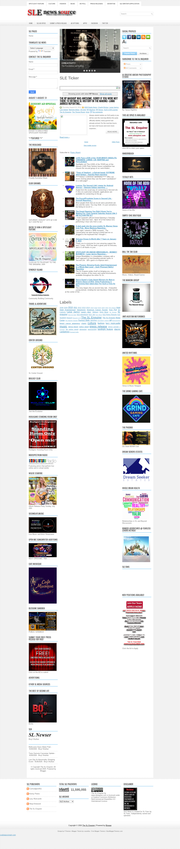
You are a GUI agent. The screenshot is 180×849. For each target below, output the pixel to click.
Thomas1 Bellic (84, 320)
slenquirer (83, 329)
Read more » (64, 137)
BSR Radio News (91, 107)
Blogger (43, 771)
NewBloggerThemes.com (114, 831)
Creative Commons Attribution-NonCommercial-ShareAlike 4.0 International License (103, 799)
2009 (66, 307)
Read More (112, 132)
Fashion (63, 3)
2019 (99, 307)
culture (92, 323)
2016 (92, 307)
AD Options (75, 23)
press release (98, 326)
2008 (61, 307)
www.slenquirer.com (98, 795)
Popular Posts (129, 53)
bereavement (116, 320)
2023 (106, 307)
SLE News (99, 314)
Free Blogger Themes (98, 831)
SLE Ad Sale (72, 314)
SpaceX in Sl (77, 318)
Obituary (95, 312)
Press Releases (96, 3)
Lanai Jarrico (114, 107)
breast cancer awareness (70, 323)
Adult (118, 308)
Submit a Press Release (58, 23)
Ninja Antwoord (35, 804)
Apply (85, 23)
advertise (93, 320)
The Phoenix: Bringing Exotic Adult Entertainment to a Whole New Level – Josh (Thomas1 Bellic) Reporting (96, 267)
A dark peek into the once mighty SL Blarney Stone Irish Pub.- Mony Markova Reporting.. (97, 227)
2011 (75, 308)
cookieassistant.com (8, 835)
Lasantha (87, 831)
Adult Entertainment (68, 310)
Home (31, 23)
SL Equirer (113, 312)
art (110, 320)
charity (83, 323)
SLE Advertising (82, 314)
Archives (143, 53)
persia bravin (73, 327)
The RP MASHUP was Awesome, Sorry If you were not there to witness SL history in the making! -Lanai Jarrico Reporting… (89, 101)
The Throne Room (78, 112)
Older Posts (116, 142)
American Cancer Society (97, 310)
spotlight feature (105, 329)
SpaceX (69, 318)
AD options (112, 307)
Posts (127, 64)
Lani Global (64, 110)
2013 (84, 307)
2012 (79, 307)
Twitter (105, 23)
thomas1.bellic (74, 332)
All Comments (131, 68)
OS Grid (83, 110)
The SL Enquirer (65, 112)
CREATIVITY (69, 63)
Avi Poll (83, 3)
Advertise (111, 3)
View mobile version (90, 145)
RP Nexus (99, 110)
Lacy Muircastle (35, 799)
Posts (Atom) (75, 152)
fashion (101, 323)
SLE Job (92, 314)
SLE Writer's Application (129, 3)
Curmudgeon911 (35, 789)
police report (84, 327)
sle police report (72, 329)
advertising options (103, 320)
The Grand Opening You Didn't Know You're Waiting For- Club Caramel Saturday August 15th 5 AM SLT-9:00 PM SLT (96, 213)
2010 (70, 307)
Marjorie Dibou (74, 110)
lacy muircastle (113, 323)
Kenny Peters (34, 794)
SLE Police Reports (110, 314)
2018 (95, 307)
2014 (88, 307)
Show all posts (106, 94)
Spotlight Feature (36, 3)
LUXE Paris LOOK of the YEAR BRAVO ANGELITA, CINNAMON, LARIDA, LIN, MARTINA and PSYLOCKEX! (96, 160)
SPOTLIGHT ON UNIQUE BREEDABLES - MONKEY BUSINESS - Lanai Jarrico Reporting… (96, 253)
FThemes (67, 831)
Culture (51, 3)
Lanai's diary (86, 312)
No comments (98, 112)
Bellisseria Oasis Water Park (40, 747)
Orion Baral (103, 312)
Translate (47, 51)
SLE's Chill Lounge (111, 110)
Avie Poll (113, 310)
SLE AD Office (41, 23)
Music (72, 3)
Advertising (81, 310)
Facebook (94, 23)
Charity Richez (103, 107)
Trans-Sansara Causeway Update (41, 753)
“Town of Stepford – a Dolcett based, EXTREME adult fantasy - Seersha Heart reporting (95, 174)
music (63, 326)
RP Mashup (91, 110)
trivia (87, 112)
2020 (103, 307)
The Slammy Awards (71, 320)
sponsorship (92, 329)
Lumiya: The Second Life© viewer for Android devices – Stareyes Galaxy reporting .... (94, 187)
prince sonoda (113, 327)
